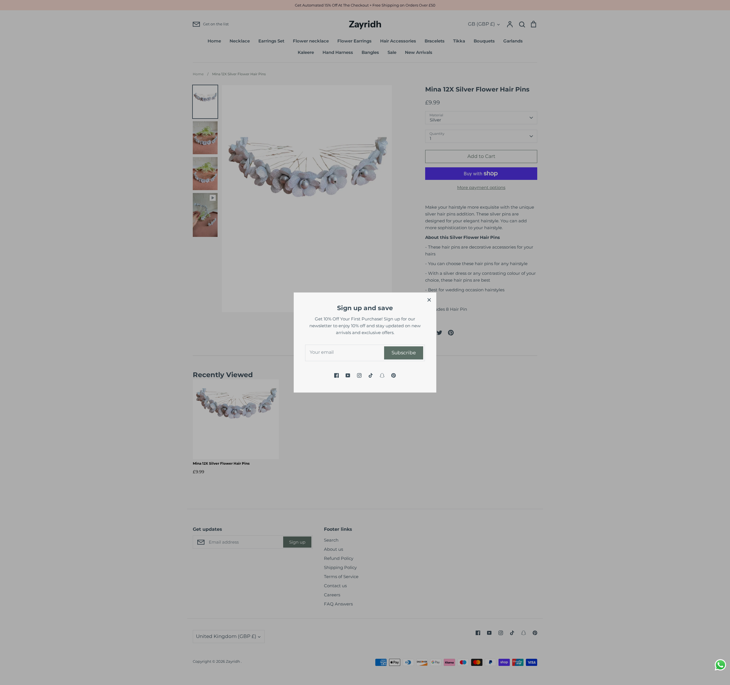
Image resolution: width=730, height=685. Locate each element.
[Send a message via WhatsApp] (720, 665)
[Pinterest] (393, 375)
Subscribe (404, 352)
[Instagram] (359, 375)
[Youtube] (348, 375)
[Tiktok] (370, 375)
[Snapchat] (382, 375)
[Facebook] (336, 375)
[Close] (429, 299)
